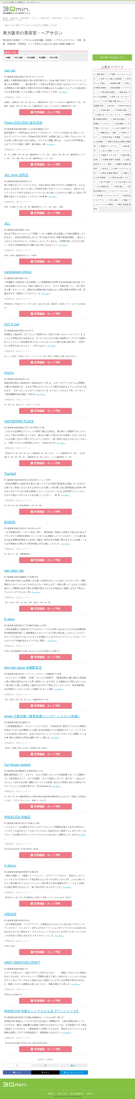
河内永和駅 (53, 57)
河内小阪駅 (18, 57)
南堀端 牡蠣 (115, 83)
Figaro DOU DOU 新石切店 (23, 122)
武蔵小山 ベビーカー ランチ (108, 114)
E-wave (9, 618)
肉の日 (111, 105)
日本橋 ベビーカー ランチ (107, 195)
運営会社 (51, 1093)
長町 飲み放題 (118, 119)
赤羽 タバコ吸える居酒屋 (111, 78)
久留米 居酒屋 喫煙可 (109, 173)
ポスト (46, 1072)
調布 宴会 (119, 186)
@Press (90, 1093)
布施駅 (8, 57)
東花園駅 (42, 57)
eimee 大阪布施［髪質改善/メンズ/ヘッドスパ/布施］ (42, 716)
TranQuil (10, 473)
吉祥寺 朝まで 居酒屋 (111, 137)
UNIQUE (10, 913)
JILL (7, 223)
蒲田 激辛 (101, 74)
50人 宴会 (114, 200)
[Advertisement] (112, 33)
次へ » (74, 1065)
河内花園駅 (31, 57)
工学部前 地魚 (121, 110)
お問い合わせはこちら (113, 57)
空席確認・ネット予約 (46, 112)
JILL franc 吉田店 (16, 174)
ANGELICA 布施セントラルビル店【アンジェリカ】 (42, 1010)
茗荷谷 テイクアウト (109, 146)
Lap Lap (9, 70)
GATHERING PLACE (19, 421)
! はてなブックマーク (74, 1072)
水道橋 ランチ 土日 (109, 155)
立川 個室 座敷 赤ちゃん (114, 101)
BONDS (9, 522)
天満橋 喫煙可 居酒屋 (111, 159)
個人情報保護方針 (77, 1093)
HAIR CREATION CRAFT (22, 962)
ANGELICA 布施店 (17, 816)
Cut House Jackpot (17, 764)
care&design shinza (17, 271)
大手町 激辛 (105, 110)
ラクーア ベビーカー (119, 191)
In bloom (10, 865)
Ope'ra (9, 372)
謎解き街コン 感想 (108, 132)
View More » (63, 92)
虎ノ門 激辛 (105, 182)
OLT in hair (11, 324)
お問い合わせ (62, 1093)
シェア (18, 1072)
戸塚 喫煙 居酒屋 (108, 92)
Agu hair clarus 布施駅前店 (23, 667)
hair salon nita (14, 570)
